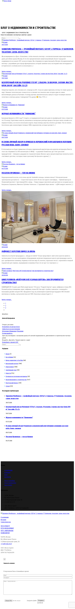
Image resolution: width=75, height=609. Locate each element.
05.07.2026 (5, 137)
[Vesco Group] (6, 1)
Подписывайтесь (7, 333)
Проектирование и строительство (16, 380)
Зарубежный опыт (11, 370)
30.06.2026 (5, 247)
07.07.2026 (5, 109)
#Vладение (5, 331)
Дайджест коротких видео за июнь (18, 251)
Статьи (8, 386)
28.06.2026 (5, 275)
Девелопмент (10, 367)
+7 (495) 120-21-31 (6, 544)
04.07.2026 (5, 168)
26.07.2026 (5, 44)
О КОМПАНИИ (8, 470)
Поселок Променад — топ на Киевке (18, 173)
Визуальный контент (12, 363)
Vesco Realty (8, 485)
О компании (5, 517)
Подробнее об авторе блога (11, 327)
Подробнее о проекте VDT (10, 342)
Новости (8, 373)
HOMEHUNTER (5, 533)
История (3, 520)
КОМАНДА (7, 472)
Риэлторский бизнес (12, 383)
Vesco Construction (10, 483)
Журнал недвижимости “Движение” (19, 113)
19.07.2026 (5, 78)
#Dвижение (12, 331)
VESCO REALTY (5, 526)
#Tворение (20, 331)
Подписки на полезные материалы (16, 376)
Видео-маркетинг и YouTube (14, 360)
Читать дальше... (7, 71)
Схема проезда (6, 522)
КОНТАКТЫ (7, 477)
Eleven (8, 354)
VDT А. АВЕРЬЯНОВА (7, 531)
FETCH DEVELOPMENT (7, 528)
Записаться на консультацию (11, 329)
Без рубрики (9, 357)
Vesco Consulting (9, 481)
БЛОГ (6, 475)
